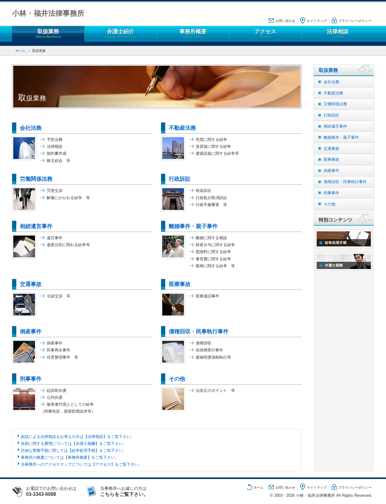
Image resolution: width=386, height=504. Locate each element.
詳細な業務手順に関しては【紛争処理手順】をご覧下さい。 (74, 450)
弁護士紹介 (121, 33)
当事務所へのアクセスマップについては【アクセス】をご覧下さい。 (81, 464)
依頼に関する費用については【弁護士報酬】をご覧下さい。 (74, 443)
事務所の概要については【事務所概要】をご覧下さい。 (70, 457)
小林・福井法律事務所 (48, 13)
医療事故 (180, 284)
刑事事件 (31, 379)
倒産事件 (31, 331)
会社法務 (31, 128)
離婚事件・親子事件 (193, 226)
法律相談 (338, 33)
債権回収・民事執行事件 (199, 331)
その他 (177, 379)
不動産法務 (182, 128)
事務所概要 (193, 33)
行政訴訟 (180, 179)
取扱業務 (48, 33)
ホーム (20, 50)
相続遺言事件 (36, 226)
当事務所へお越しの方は (124, 491)
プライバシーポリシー (355, 21)
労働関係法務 (36, 179)
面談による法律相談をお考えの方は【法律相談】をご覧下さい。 (77, 436)
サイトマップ (317, 21)
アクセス (265, 33)
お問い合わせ (285, 21)
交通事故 (31, 284)
